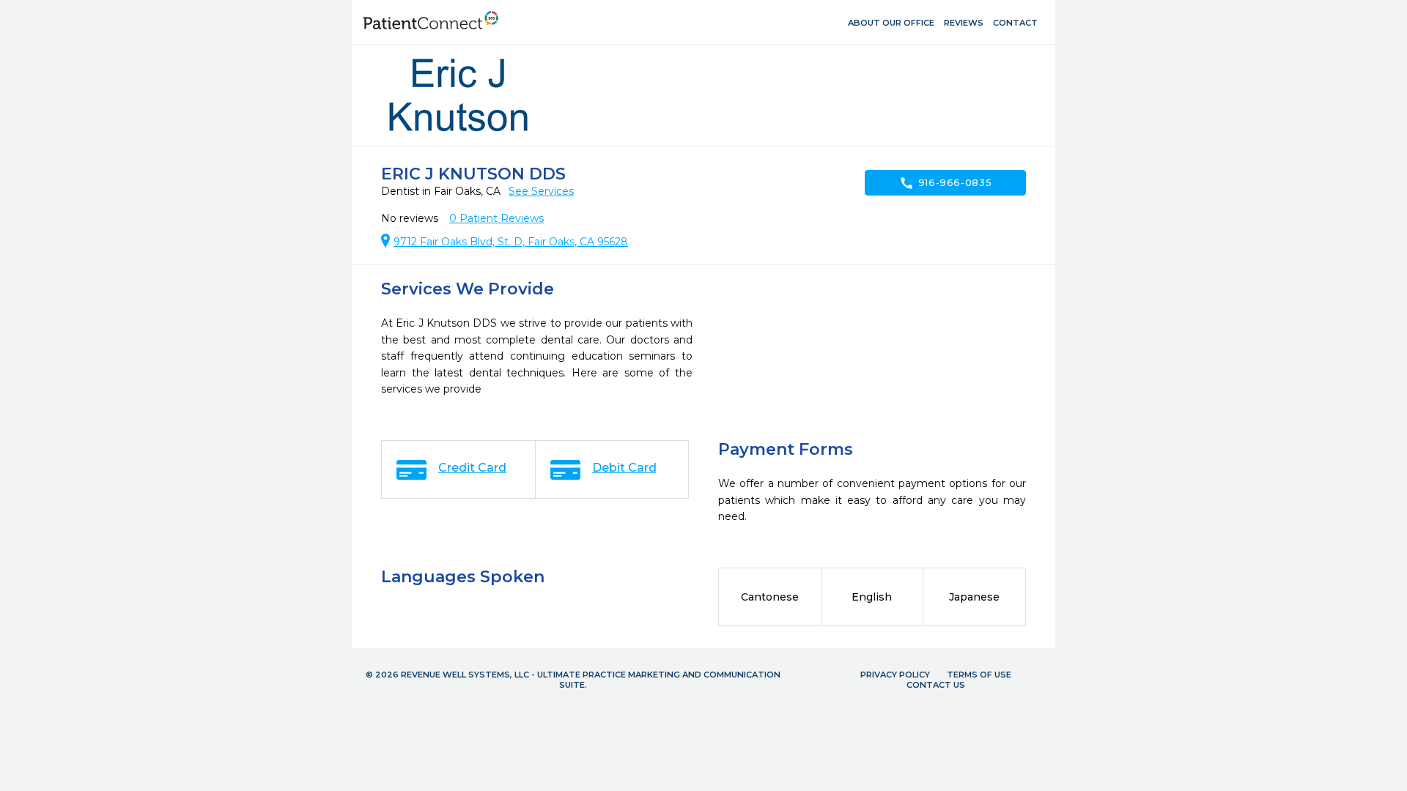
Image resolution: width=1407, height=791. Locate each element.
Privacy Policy (895, 674)
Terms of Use (979, 674)
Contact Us (935, 685)
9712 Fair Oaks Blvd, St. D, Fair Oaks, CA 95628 (511, 241)
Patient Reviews (496, 218)
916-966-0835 (945, 183)
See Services (541, 191)
